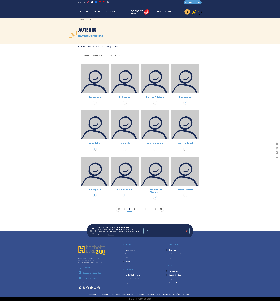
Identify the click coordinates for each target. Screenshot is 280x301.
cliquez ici (111, 235)
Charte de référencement (98, 294)
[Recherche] (187, 12)
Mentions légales (153, 294)
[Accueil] (140, 12)
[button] (193, 2)
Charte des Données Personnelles (130, 294)
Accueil (82, 19)
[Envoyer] (187, 230)
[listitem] (88, 2)
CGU (113, 294)
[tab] (85, 11)
